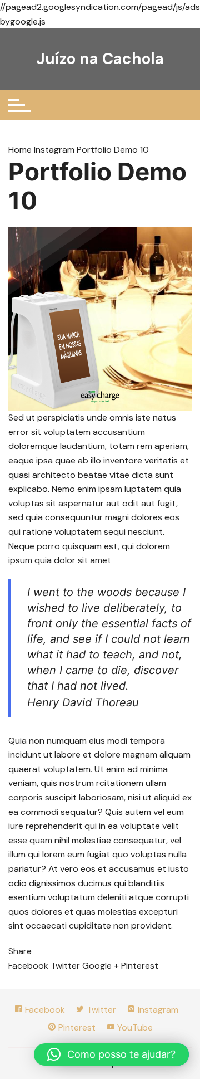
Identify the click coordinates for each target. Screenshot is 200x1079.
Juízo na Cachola (100, 58)
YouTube (134, 1027)
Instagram (54, 149)
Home (21, 149)
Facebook (44, 1009)
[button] (111, 1054)
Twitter (100, 1009)
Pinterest (76, 1027)
